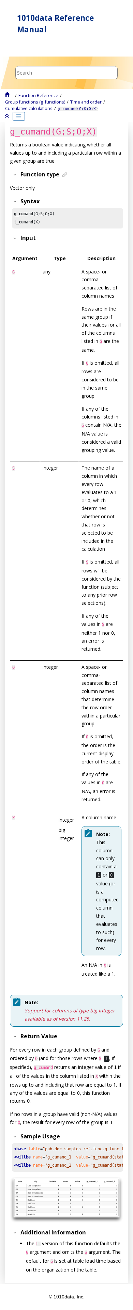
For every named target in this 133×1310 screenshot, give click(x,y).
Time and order (86, 102)
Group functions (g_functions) (35, 102)
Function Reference (38, 95)
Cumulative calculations (29, 108)
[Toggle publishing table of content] (19, 116)
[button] (14, 174)
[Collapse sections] (7, 116)
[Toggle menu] (16, 47)
